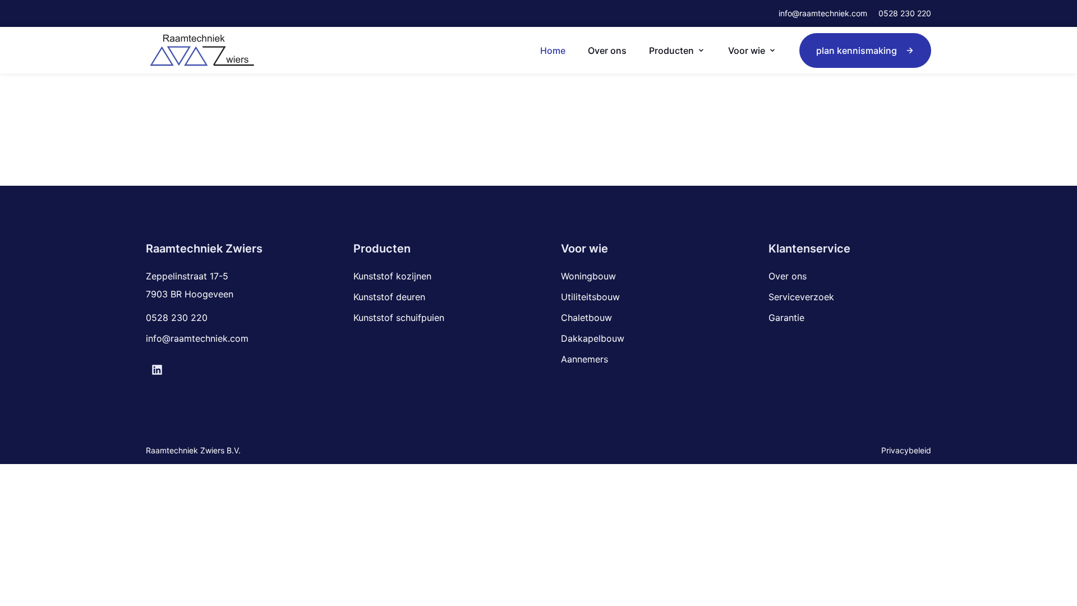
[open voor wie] (772, 50)
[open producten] (701, 50)
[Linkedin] (157, 370)
